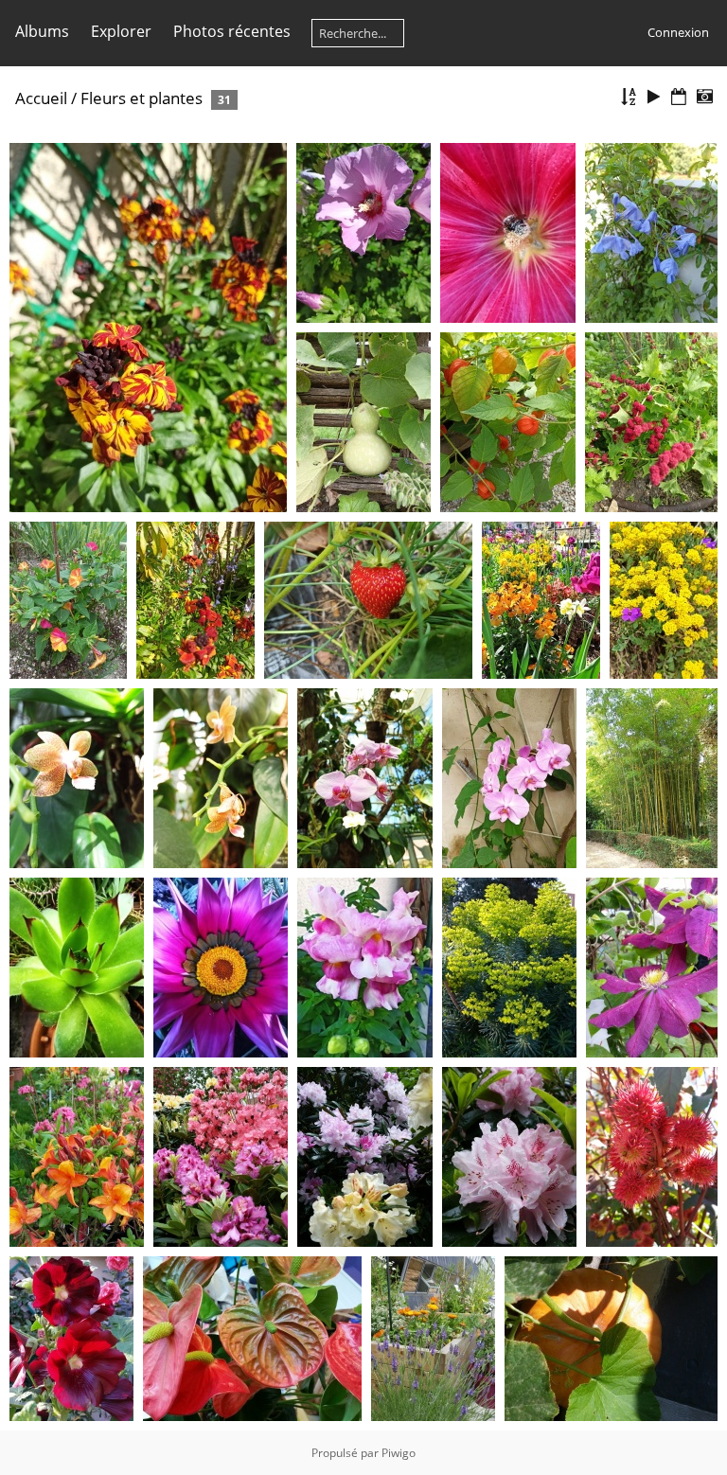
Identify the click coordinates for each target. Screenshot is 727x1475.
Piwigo (398, 1453)
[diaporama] (654, 97)
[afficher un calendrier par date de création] (704, 97)
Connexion (678, 32)
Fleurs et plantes (141, 98)
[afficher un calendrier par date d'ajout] (678, 97)
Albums (42, 31)
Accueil (41, 98)
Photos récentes (232, 31)
